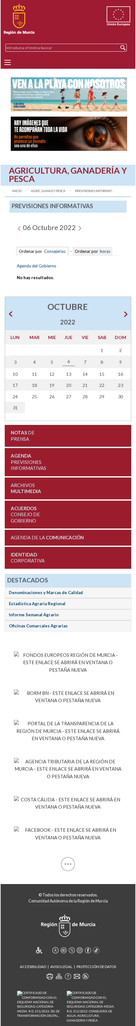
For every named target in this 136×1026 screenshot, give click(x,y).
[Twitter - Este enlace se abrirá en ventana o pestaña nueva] (72, 950)
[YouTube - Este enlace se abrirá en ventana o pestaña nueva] (63, 950)
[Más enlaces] (68, 863)
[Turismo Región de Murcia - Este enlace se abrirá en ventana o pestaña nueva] (68, 802)
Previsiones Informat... (94, 191)
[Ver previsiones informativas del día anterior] (19, 227)
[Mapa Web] (59, 976)
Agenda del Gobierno (36, 265)
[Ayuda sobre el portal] (68, 976)
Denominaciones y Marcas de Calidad (46, 592)
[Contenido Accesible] (43, 950)
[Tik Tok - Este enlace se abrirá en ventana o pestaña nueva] (96, 950)
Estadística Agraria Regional (37, 603)
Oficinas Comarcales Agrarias (38, 625)
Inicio (17, 191)
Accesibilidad (33, 967)
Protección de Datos (96, 967)
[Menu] (7, 62)
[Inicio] (19, 19)
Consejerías (54, 251)
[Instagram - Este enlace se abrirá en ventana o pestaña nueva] (79, 950)
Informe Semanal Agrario (34, 614)
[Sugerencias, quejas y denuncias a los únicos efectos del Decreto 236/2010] (77, 976)
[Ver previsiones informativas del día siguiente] (79, 227)
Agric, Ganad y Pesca (48, 191)
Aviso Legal (61, 967)
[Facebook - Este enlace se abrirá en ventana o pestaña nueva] (68, 832)
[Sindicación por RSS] (85, 976)
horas (104, 251)
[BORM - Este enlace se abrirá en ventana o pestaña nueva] (68, 695)
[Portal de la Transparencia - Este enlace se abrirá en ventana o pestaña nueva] (68, 730)
